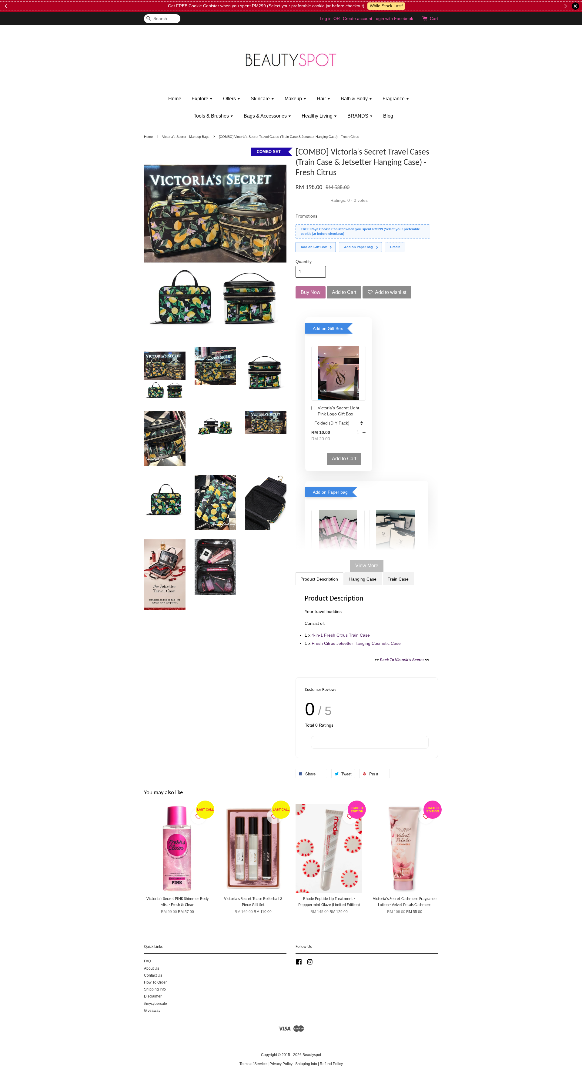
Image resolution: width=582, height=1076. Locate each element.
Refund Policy (331, 1064)
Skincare (261, 98)
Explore (200, 98)
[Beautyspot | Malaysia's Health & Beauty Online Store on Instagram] (309, 963)
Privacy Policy (281, 1064)
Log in (326, 18)
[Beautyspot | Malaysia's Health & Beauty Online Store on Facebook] (299, 963)
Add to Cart (344, 458)
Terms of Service (253, 1064)
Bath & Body (355, 98)
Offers (230, 98)
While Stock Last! (385, 5)
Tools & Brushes (212, 115)
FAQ (147, 961)
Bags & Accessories (266, 115)
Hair (322, 98)
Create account (357, 18)
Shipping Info (155, 989)
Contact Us (153, 975)
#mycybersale (155, 1003)
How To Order (155, 982)
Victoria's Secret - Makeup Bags (185, 136)
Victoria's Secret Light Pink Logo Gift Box (338, 410)
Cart (434, 18)
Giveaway (152, 1010)
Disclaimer (153, 996)
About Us (151, 968)
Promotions (306, 216)
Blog (388, 115)
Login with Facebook (393, 18)
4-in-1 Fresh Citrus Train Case (341, 635)
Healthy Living (318, 115)
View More (366, 565)
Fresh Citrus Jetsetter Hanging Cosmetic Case (356, 643)
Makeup (294, 98)
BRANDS (358, 115)
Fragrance (394, 98)
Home (174, 98)
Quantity (304, 261)
